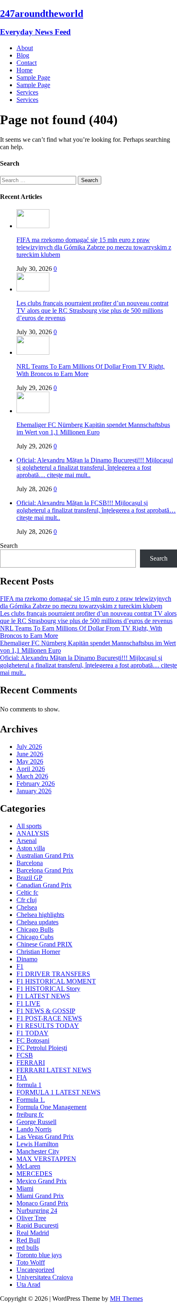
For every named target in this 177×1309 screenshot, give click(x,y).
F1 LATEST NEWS (43, 996)
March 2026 (32, 776)
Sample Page (33, 77)
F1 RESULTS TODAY (47, 1025)
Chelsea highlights (40, 914)
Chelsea (26, 907)
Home (24, 70)
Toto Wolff (30, 1262)
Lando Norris (33, 1129)
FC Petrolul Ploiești (41, 1047)
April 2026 (30, 768)
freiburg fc (30, 1114)
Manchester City (37, 1151)
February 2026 (35, 783)
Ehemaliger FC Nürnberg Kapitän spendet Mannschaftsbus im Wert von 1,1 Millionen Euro (93, 428)
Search (9, 545)
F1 (19, 966)
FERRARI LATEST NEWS (53, 1070)
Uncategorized (35, 1269)
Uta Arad (28, 1284)
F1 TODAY (32, 1033)
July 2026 (29, 746)
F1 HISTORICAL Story (48, 988)
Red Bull (28, 1240)
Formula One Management (51, 1107)
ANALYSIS (32, 833)
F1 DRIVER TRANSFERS (53, 973)
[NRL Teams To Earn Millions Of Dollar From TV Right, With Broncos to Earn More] (32, 352)
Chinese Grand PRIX (44, 944)
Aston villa (30, 848)
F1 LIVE (28, 1003)
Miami (24, 1188)
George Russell (36, 1121)
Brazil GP (29, 877)
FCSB (24, 1055)
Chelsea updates (37, 922)
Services (27, 92)
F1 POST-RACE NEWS (49, 1018)
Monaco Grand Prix (42, 1203)
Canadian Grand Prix (44, 885)
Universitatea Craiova (44, 1277)
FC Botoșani (32, 1040)
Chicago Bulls (35, 929)
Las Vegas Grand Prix (45, 1136)
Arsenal (26, 840)
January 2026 (33, 790)
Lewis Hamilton (37, 1143)
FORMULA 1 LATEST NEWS (58, 1092)
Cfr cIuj (26, 899)
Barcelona (29, 862)
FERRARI (30, 1062)
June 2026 (29, 753)
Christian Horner (38, 951)
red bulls (27, 1247)
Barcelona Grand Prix (44, 870)
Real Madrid (32, 1232)
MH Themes (126, 1298)
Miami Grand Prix (40, 1195)
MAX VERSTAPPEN (46, 1158)
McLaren (28, 1166)
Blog (22, 55)
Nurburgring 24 (36, 1210)
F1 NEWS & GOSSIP (45, 1010)
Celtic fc (27, 892)
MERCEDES (34, 1173)
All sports (29, 825)
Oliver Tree (31, 1217)
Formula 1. (30, 1099)
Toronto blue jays (39, 1254)
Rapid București (37, 1225)
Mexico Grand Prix (41, 1180)
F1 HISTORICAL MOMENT (56, 981)
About (24, 47)
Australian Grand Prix (45, 855)
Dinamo (26, 959)
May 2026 (29, 761)
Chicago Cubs (35, 936)
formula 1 (29, 1084)
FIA (21, 1077)
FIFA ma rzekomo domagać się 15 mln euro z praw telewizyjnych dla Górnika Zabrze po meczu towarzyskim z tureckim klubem (93, 247)
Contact (26, 62)
